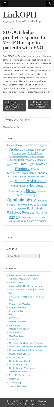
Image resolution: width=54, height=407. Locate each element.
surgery (14, 217)
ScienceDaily (15, 382)
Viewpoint (41, 221)
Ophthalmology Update (20, 361)
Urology (12, 221)
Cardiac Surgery (37, 145)
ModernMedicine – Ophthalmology (25, 350)
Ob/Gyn (21, 195)
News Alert (41, 191)
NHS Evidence (16, 357)
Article (24, 145)
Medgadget (14, 325)
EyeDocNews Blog (18, 307)
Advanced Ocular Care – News (23, 279)
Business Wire (16, 282)
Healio (12, 314)
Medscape (14, 339)
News (31, 190)
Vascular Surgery (26, 220)
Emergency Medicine (35, 159)
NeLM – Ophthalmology (20, 354)
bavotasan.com (39, 404)
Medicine (38, 181)
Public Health (35, 208)
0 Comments (41, 52)
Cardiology (16, 149)
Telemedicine (25, 217)
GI (9, 177)
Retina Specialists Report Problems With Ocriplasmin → (39, 104)
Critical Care (35, 153)
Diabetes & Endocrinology (32, 157)
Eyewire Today (16, 311)
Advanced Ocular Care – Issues (24, 275)
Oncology (31, 195)
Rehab (26, 212)
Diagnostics (15, 159)
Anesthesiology (14, 145)
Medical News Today (19, 329)
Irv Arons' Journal (17, 321)
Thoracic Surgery (38, 217)
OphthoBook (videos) (19, 371)
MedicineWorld (16, 332)
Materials (22, 181)
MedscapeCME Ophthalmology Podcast (28, 346)
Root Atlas (14, 379)
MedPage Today (17, 336)
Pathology (22, 204)
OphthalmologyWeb (18, 364)
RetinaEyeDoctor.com (19, 375)
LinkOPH (19, 14)
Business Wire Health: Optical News (26, 286)
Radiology (14, 212)
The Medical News (18, 386)
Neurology (35, 185)
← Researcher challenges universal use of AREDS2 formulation (14, 105)
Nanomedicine (19, 185)
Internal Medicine (31, 177)
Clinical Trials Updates (19, 304)
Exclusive (19, 164)
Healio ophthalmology (13, 52)
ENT (9, 165)
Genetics (41, 173)
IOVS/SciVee (15, 318)
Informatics (17, 176)
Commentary (19, 153)
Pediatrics (34, 204)
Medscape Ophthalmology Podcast (25, 343)
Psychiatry (21, 209)
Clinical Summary (36, 149)
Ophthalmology (21, 199)
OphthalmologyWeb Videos (22, 368)
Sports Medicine (39, 213)
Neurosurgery (16, 191)
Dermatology (15, 157)
